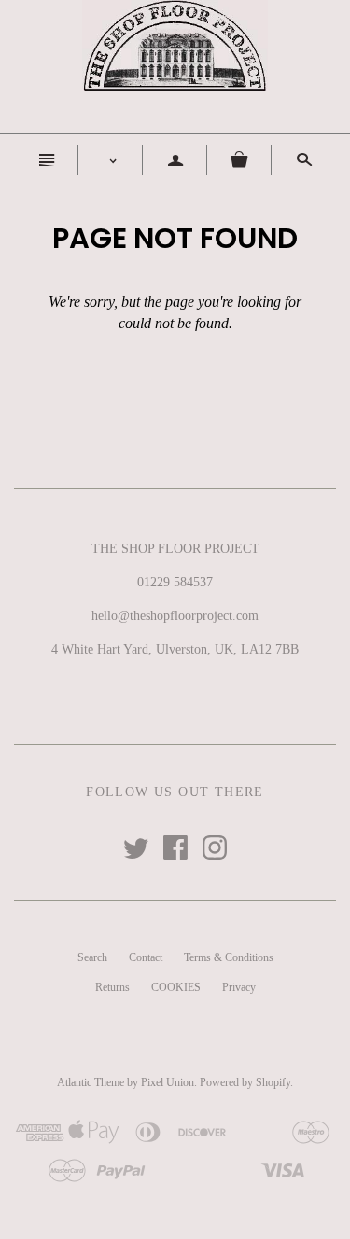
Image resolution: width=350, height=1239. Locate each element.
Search (92, 957)
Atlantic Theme (90, 1082)
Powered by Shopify (245, 1082)
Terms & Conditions (228, 957)
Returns (112, 987)
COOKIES (176, 987)
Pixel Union (167, 1082)
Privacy (239, 987)
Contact (145, 957)
